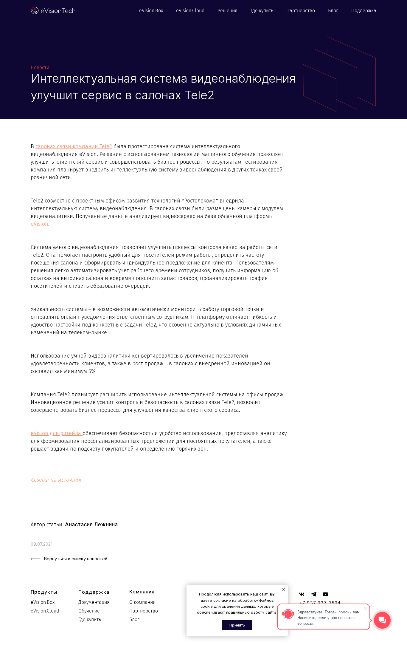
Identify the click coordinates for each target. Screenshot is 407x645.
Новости (40, 67)
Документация (94, 602)
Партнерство (300, 10)
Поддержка (363, 10)
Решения (227, 10)
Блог (333, 10)
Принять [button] (237, 625)
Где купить (262, 10)
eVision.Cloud (190, 10)
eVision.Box (151, 10)
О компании (142, 602)
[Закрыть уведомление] (283, 590)
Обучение (89, 611)
